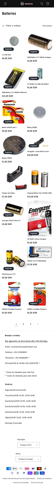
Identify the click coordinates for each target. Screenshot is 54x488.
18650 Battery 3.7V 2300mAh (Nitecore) (14, 92)
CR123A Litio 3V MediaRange (36, 261)
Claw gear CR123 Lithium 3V (11, 221)
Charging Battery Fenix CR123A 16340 (39, 193)
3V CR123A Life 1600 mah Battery (38, 84)
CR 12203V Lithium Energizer (36, 239)
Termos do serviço (37, 483)
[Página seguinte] (38, 324)
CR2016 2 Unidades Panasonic (11, 309)
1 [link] (16, 324)
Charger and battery (8, 193)
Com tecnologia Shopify (27, 478)
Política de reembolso (44, 478)
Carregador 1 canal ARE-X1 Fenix (38, 151)
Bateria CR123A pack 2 (9, 127)
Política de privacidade (21, 483)
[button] (5, 4)
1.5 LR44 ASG (6, 55)
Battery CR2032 (32, 127)
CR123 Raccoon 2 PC (9, 274)
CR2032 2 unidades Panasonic (37, 309)
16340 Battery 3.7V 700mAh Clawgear (39, 57)
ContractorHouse (13, 478)
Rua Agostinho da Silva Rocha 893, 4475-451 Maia (26, 341)
